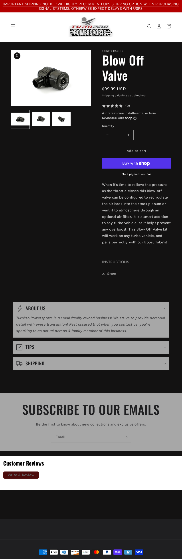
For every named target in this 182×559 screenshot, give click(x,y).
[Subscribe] (126, 437)
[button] (13, 26)
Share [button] (111, 274)
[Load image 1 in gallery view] (20, 119)
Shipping (108, 95)
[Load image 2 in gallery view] (41, 119)
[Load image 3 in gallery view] (61, 119)
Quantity (108, 126)
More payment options (136, 174)
